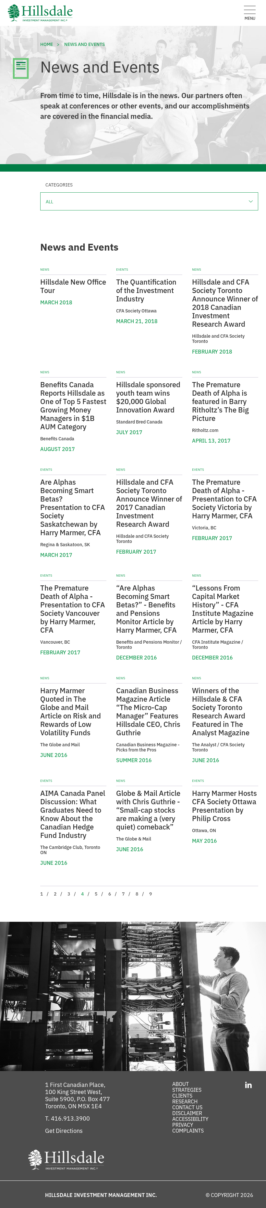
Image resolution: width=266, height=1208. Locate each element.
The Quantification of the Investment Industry (146, 290)
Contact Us (187, 1107)
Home (46, 44)
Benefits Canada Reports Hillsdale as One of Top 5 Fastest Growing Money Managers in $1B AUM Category (73, 405)
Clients (182, 1095)
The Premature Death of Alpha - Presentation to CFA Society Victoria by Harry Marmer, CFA (224, 498)
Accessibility (190, 1118)
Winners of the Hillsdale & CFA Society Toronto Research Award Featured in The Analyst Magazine (220, 711)
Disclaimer (187, 1112)
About (180, 1083)
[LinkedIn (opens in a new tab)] (248, 1084)
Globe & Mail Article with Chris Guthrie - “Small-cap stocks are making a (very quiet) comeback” (148, 809)
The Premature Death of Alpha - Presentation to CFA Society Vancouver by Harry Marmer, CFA (72, 608)
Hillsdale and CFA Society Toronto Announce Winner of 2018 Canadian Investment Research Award (225, 303)
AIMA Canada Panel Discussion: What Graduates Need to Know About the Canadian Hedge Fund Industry (72, 814)
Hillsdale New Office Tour (73, 286)
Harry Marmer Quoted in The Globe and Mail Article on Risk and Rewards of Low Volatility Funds (70, 711)
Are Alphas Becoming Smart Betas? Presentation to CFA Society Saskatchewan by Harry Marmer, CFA (72, 507)
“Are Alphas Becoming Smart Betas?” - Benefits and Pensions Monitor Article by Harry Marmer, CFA (146, 608)
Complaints (188, 1130)
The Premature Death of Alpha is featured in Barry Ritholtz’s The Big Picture (220, 401)
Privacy (182, 1124)
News (44, 269)
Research (185, 1101)
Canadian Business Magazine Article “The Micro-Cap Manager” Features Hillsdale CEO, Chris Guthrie (148, 711)
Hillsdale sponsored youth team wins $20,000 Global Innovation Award (148, 396)
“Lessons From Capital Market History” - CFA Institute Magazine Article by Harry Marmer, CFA (222, 608)
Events (122, 269)
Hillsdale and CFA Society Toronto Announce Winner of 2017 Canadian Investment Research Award (149, 503)
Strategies (186, 1089)
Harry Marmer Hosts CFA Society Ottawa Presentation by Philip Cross (224, 805)
